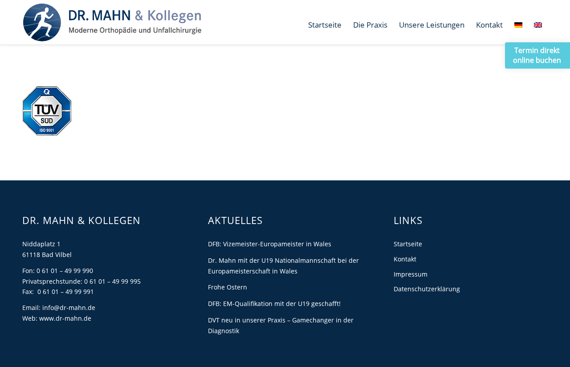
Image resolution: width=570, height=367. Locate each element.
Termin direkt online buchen (537, 55)
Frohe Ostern (227, 287)
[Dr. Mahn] (112, 22)
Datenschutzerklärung (427, 289)
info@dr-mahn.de (68, 307)
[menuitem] (324, 25)
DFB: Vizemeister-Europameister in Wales (269, 244)
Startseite (408, 244)
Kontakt (405, 259)
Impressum (411, 274)
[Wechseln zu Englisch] (538, 25)
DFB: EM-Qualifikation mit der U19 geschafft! (274, 303)
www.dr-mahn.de (65, 318)
